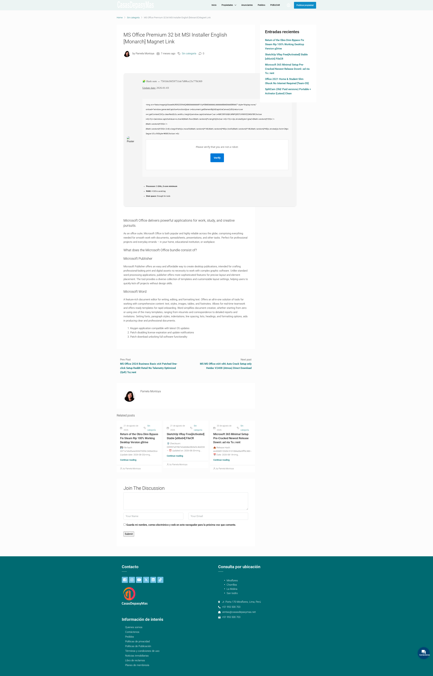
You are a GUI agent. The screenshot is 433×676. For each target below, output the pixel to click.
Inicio (214, 5)
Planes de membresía (137, 665)
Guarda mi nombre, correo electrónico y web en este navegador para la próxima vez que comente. (181, 524)
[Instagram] (132, 580)
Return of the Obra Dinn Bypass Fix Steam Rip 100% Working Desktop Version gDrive (139, 438)
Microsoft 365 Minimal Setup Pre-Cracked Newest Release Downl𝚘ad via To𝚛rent (231, 438)
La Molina (232, 589)
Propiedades (227, 5)
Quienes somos (133, 627)
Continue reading (128, 460)
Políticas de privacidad (137, 641)
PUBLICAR (275, 5)
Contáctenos (132, 632)
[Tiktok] (160, 580)
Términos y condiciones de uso (142, 650)
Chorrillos (232, 584)
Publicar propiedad (305, 5)
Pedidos (261, 5)
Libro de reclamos (135, 660)
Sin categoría (133, 17)
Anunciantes (247, 5)
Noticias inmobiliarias (137, 655)
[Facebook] (125, 580)
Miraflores (232, 580)
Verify (217, 157)
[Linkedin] (153, 580)
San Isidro (232, 593)
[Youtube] (139, 580)
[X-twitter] (146, 580)
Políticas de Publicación (138, 646)
